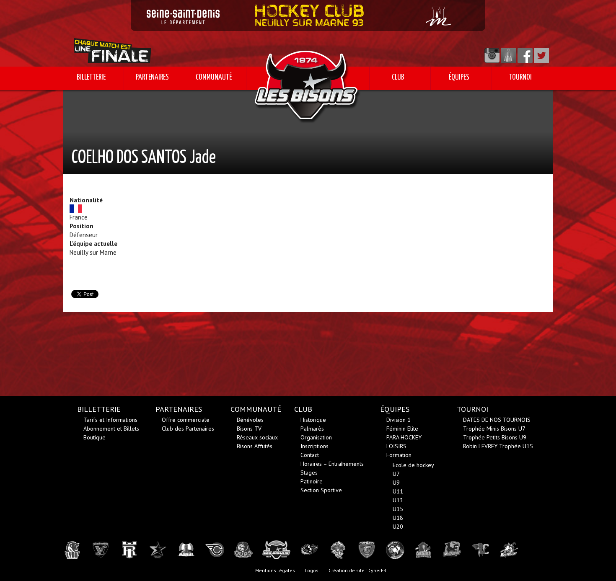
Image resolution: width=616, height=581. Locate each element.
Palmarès (312, 428)
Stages (309, 472)
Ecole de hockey (413, 465)
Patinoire (311, 481)
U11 (398, 491)
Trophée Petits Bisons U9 (494, 437)
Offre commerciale (186, 419)
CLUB (398, 77)
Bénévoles (250, 419)
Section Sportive (321, 490)
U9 (396, 482)
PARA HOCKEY (404, 437)
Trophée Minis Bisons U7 (494, 428)
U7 (396, 474)
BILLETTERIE (91, 77)
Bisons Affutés (254, 446)
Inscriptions (314, 446)
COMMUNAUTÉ (214, 77)
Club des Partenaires (188, 428)
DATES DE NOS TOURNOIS (497, 419)
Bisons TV (249, 428)
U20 (398, 526)
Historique (313, 419)
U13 (398, 500)
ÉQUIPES (459, 77)
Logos (311, 570)
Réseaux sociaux (257, 437)
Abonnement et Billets (111, 428)
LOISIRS (396, 446)
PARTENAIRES (152, 77)
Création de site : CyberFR (357, 570)
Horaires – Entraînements (332, 463)
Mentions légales (275, 570)
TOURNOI (520, 77)
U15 (398, 509)
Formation (399, 455)
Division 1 (398, 419)
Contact (309, 455)
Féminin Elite (402, 428)
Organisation (316, 437)
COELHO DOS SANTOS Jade (144, 158)
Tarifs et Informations (110, 419)
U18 (398, 518)
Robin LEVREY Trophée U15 (498, 446)
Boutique (94, 437)
